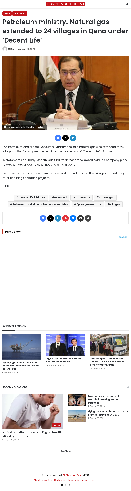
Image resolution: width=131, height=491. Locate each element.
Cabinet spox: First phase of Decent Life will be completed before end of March (107, 361)
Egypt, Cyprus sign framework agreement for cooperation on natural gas (20, 365)
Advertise (47, 480)
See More (66, 450)
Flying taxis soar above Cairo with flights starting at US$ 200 (108, 413)
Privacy (85, 480)
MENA (11, 49)
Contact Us (60, 480)
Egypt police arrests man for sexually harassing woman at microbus (105, 399)
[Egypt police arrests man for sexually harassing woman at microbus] (77, 400)
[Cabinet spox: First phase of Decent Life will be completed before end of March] (109, 345)
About (37, 480)
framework (82, 197)
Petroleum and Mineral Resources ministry (40, 204)
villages (115, 204)
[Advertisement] (65, 281)
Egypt (7, 13)
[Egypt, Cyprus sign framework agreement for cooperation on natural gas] (21, 347)
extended (60, 197)
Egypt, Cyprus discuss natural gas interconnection (63, 360)
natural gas (106, 197)
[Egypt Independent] (65, 4)
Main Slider (19, 13)
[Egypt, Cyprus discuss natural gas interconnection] (65, 345)
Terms (94, 480)
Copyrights (73, 480)
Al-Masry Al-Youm (73, 474)
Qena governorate (89, 204)
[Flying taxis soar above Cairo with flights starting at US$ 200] (77, 416)
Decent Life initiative (32, 197)
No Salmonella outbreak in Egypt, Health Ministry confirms (32, 434)
